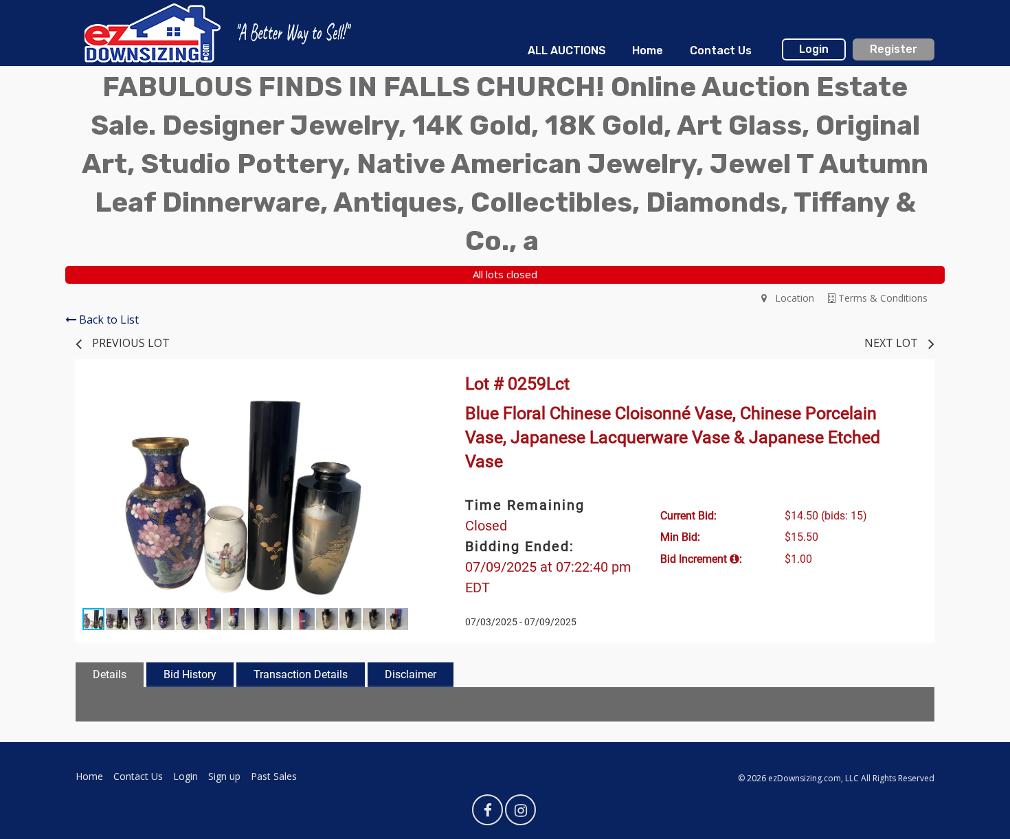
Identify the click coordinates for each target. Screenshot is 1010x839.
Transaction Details (301, 674)
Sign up (224, 776)
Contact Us (721, 50)
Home (647, 50)
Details (109, 674)
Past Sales (274, 776)
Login (814, 49)
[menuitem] (567, 51)
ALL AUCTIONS (567, 50)
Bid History (190, 674)
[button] (403, 392)
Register (893, 49)
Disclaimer (410, 674)
